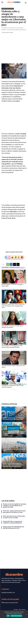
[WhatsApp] (7, 264)
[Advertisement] (14, 49)
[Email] (18, 264)
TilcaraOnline (14, 574)
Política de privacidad (16, 615)
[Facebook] (11, 264)
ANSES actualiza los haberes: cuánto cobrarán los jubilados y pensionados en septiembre (13, 464)
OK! (8, 615)
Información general (7, 8)
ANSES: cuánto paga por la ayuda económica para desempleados (13, 418)
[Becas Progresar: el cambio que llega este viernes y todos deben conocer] (14, 430)
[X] (14, 264)
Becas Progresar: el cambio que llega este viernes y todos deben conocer (13, 433)
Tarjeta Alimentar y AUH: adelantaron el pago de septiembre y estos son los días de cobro (14, 448)
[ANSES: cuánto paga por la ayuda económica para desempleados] (14, 414)
